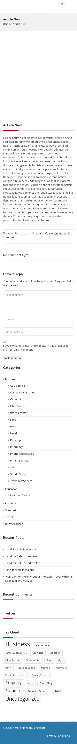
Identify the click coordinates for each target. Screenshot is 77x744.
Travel (9, 517)
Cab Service (17, 385)
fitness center (19, 413)
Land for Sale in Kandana (21, 556)
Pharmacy (16, 447)
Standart (8, 237)
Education (11, 489)
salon (13, 467)
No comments (57, 233)
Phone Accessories (22, 454)
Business (11, 379)
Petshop (15, 440)
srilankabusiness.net (33, 728)
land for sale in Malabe (20, 570)
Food (13, 419)
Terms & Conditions (58, 736)
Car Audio (16, 399)
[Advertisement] (38, 72)
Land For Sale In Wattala (21, 549)
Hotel (13, 433)
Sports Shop (18, 474)
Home (6, 23)
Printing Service (20, 460)
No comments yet (16, 255)
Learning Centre (20, 495)
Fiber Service (18, 406)
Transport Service (21, 481)
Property (10, 503)
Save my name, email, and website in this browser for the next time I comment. (36, 347)
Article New (19, 23)
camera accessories (22, 392)
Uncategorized (14, 524)
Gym (13, 426)
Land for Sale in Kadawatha (23, 563)
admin (39, 233)
